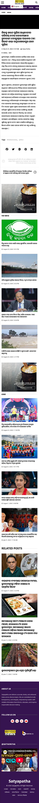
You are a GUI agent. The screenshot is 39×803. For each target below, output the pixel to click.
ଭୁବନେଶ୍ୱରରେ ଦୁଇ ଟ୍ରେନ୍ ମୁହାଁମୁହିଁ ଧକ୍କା (19, 670)
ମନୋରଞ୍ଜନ (24, 792)
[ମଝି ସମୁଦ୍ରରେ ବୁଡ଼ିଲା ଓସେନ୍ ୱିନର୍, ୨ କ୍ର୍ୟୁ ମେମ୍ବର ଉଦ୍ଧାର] (19, 265)
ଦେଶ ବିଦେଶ (15, 792)
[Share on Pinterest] (25, 149)
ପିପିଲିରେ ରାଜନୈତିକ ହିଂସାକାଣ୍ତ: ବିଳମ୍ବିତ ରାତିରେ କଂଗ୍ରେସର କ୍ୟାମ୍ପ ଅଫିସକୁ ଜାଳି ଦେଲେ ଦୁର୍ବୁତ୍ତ (17, 172)
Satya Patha (26, 49)
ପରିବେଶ (7, 792)
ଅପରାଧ (5, 53)
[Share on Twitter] (13, 149)
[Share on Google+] (19, 149)
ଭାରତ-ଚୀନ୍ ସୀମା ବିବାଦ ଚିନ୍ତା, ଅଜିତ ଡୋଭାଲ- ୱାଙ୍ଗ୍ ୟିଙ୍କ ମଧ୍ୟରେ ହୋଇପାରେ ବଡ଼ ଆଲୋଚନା (18, 315)
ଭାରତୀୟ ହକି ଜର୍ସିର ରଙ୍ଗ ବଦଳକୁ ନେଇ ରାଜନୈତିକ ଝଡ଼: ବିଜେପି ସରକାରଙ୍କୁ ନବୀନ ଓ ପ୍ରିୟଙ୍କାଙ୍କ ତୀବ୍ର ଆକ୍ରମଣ (19, 535)
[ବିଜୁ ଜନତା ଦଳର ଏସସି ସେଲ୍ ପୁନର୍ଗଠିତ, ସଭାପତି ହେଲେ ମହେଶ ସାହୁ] (19, 230)
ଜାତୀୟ (31, 8)
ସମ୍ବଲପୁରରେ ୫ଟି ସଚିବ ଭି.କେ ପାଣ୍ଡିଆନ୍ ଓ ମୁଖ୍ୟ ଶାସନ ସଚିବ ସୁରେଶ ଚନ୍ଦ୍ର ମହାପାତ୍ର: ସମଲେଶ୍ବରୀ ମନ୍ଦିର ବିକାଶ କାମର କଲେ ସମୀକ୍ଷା (22, 161)
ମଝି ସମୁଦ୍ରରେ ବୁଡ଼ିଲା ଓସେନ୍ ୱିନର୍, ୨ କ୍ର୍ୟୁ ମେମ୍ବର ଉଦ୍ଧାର (19, 280)
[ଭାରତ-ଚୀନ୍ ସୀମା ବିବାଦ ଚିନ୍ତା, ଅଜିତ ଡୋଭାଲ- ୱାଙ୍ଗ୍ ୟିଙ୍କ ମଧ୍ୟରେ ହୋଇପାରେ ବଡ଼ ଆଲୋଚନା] (19, 300)
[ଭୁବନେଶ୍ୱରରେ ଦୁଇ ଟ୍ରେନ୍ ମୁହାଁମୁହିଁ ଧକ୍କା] (19, 655)
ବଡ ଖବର (13, 789)
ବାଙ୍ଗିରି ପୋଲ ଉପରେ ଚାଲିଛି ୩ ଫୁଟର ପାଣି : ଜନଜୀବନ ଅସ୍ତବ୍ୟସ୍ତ (19, 352)
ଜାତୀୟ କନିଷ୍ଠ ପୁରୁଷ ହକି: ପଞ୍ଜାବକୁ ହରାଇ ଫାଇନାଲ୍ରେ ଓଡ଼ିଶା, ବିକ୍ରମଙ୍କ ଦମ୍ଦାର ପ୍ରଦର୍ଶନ (18, 462)
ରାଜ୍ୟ (10, 53)
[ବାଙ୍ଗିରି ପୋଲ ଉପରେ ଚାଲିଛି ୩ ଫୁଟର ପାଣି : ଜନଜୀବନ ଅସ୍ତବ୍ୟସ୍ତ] (19, 336)
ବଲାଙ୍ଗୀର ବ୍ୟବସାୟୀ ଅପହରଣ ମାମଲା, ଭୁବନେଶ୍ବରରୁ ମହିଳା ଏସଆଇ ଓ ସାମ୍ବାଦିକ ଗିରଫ (19, 583)
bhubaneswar (12, 140)
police (21, 140)
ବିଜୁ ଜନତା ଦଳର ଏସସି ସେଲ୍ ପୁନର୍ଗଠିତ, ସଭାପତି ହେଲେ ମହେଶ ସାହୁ (19, 244)
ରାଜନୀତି (24, 8)
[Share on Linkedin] (32, 149)
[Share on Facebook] (7, 149)
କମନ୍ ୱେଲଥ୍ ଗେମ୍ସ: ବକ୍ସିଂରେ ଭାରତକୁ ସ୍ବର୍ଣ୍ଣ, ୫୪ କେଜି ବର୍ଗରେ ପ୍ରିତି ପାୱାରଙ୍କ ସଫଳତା (18, 499)
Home (3, 8)
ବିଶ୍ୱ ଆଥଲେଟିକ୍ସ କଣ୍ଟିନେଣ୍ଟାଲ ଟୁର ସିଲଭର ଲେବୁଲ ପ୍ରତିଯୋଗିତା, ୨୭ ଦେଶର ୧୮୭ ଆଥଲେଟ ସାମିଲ (17, 425)
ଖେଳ (13, 795)
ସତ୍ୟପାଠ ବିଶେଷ (22, 795)
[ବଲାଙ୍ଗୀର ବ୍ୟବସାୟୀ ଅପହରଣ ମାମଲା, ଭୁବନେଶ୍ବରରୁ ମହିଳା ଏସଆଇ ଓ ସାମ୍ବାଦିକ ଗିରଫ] (19, 565)
